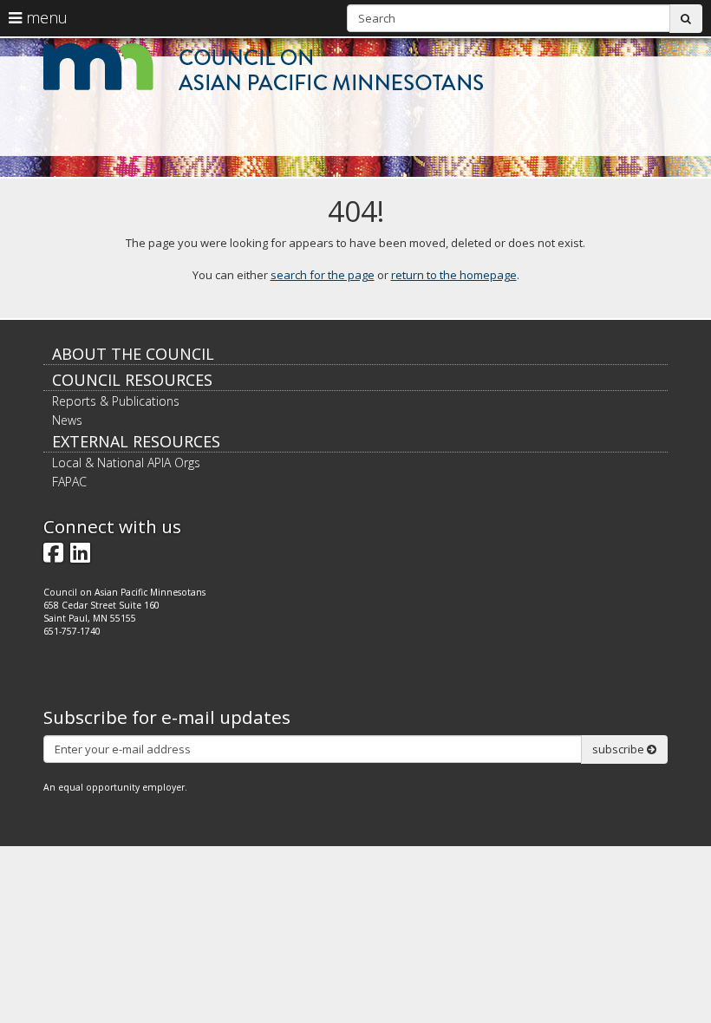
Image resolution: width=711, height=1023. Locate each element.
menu (45, 17)
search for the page (323, 275)
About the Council (133, 353)
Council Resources (132, 379)
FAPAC (69, 481)
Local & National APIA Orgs (126, 462)
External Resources (136, 441)
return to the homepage (454, 275)
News (67, 420)
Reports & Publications (115, 401)
